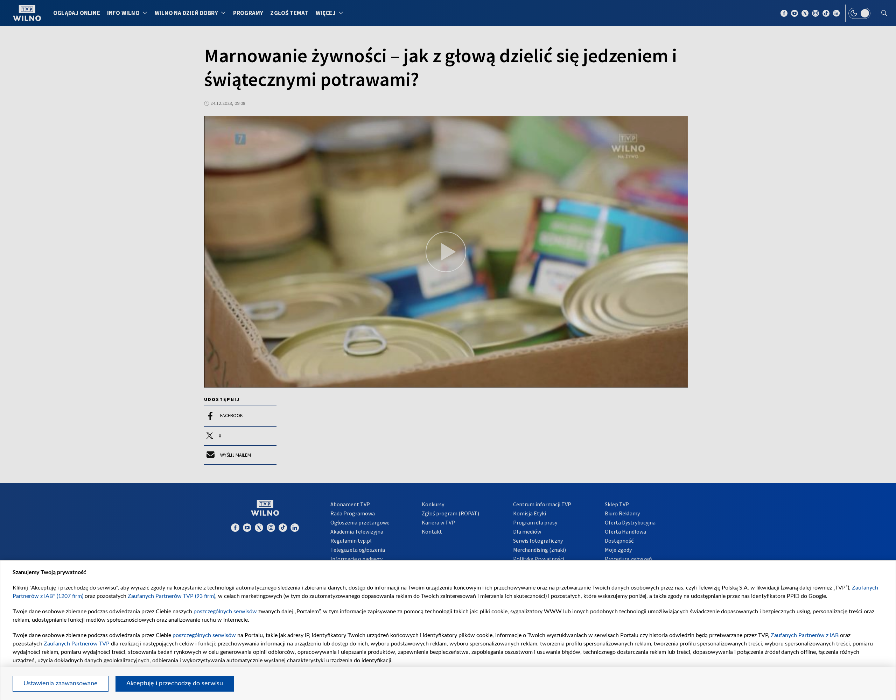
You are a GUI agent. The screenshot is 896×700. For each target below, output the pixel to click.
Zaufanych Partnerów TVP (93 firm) (171, 596)
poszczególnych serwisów (225, 611)
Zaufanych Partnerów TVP (77, 644)
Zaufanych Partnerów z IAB (805, 635)
